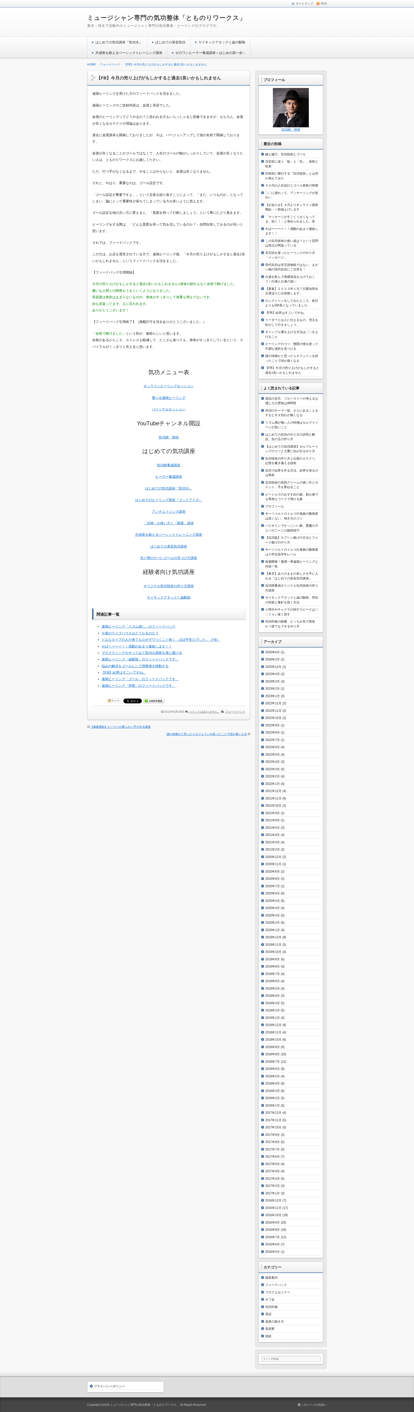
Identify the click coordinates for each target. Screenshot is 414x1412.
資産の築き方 (274, 1321)
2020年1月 (272, 930)
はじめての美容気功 (170, 42)
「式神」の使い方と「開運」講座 (169, 523)
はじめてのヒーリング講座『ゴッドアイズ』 (168, 500)
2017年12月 (273, 1112)
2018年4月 (272, 1083)
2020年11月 (273, 864)
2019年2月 (272, 1010)
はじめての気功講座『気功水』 (118, 42)
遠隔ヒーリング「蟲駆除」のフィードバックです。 (140, 659)
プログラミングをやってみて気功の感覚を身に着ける (142, 653)
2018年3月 (272, 1091)
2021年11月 (273, 798)
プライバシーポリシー (109, 1386)
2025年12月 (273, 667)
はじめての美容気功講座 (168, 546)
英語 (268, 1314)
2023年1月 (272, 696)
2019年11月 (273, 944)
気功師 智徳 (169, 437)
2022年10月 (273, 718)
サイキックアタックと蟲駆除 (168, 597)
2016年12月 (273, 1200)
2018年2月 (272, 1098)
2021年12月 (273, 791)
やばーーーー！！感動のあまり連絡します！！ (137, 646)
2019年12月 (273, 937)
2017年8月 (272, 1142)
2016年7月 (272, 1237)
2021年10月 (273, 805)
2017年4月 (272, 1171)
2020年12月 (273, 857)
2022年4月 (272, 762)
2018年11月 (273, 1032)
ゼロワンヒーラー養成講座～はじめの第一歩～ (210, 53)
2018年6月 (272, 1069)
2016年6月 (272, 1244)
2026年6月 (272, 652)
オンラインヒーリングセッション (169, 386)
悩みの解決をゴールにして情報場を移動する (135, 666)
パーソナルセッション (168, 409)
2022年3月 (272, 769)
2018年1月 (272, 1105)
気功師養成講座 (168, 465)
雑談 (268, 1336)
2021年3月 (272, 842)
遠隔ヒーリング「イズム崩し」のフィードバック (138, 626)
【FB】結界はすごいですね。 (124, 672)
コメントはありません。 (204, 711)
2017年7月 (272, 1149)
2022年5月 (272, 754)
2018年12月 (273, 1025)
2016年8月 (272, 1229)
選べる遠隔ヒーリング (168, 398)
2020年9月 (272, 871)
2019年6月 (272, 981)
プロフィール (274, 506)
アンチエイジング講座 (168, 511)
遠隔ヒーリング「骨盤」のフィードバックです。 (138, 686)
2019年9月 (272, 959)
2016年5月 (272, 1252)
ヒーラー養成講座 (168, 476)
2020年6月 (272, 893)
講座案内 (271, 1277)
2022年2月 (272, 776)
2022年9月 (272, 725)
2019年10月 (273, 952)
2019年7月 (272, 974)
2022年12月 (273, 703)
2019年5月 (272, 988)
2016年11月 (273, 1208)
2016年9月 (272, 1222)
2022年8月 (272, 732)
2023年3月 (272, 681)
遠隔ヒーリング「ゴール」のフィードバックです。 (140, 679)
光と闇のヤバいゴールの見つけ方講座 (168, 558)
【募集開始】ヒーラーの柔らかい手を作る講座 (120, 727)
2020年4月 (272, 908)
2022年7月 (272, 740)
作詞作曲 (271, 1307)
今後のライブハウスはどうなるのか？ (130, 633)
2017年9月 (272, 1135)
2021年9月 (272, 813)
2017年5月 (272, 1164)
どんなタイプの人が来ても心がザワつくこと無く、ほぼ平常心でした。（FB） (161, 640)
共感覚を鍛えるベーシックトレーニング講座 (128, 53)
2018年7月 (272, 1061)
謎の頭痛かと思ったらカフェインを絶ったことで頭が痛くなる (207, 734)
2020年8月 (272, 879)
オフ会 (270, 1299)
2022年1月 (272, 784)
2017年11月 (273, 1120)
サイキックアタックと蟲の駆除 (221, 42)
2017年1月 (272, 1193)
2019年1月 (272, 1018)
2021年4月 (272, 835)
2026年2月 (272, 659)
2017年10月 (273, 1127)
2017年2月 (272, 1186)
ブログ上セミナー (277, 1292)
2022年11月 (273, 710)
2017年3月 (272, 1178)
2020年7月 (272, 886)
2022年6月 (272, 747)
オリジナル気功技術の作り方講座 (169, 586)
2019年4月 (272, 996)
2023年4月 (272, 674)
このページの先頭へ (313, 1404)
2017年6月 (272, 1156)
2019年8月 (272, 966)
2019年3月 (272, 1003)
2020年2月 (272, 922)
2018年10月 (273, 1039)
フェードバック (235, 711)
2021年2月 (272, 849)
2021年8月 (272, 820)
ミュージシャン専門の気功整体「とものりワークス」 (166, 17)
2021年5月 (272, 827)
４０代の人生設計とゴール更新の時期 (291, 185)
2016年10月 (273, 1215)
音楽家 (270, 1328)
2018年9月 (272, 1047)
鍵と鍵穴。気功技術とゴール (285, 154)
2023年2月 (272, 688)
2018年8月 (272, 1054)
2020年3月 (272, 915)
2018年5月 (272, 1076)
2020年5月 (272, 901)
